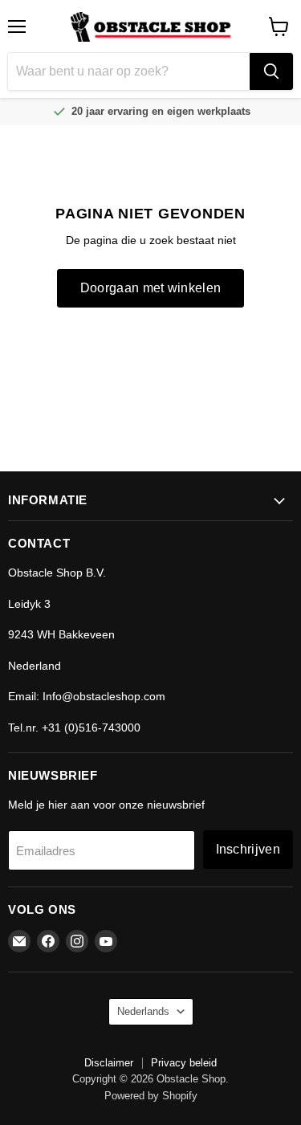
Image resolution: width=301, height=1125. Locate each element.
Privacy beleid (184, 1063)
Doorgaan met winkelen (151, 288)
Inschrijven (248, 849)
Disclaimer (108, 1063)
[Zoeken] (271, 71)
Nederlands (143, 1011)
